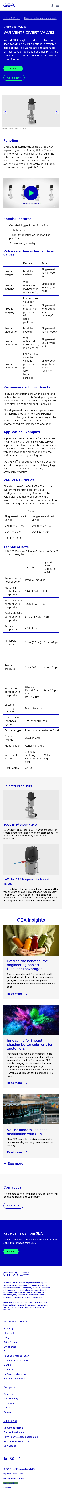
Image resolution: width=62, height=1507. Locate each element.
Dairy (6, 1337)
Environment (10, 1346)
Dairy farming (10, 1342)
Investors (8, 1403)
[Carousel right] (57, 112)
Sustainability (10, 1398)
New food (8, 1369)
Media (6, 1407)
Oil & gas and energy (14, 1374)
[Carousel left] (5, 112)
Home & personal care (15, 1360)
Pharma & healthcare (14, 1378)
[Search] (51, 5)
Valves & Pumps (11, 18)
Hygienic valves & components (40, 18)
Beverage (8, 1328)
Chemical (8, 1333)
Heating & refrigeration (16, 1355)
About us (8, 1394)
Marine (7, 1364)
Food (6, 1351)
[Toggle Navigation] (57, 5)
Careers (7, 1412)
